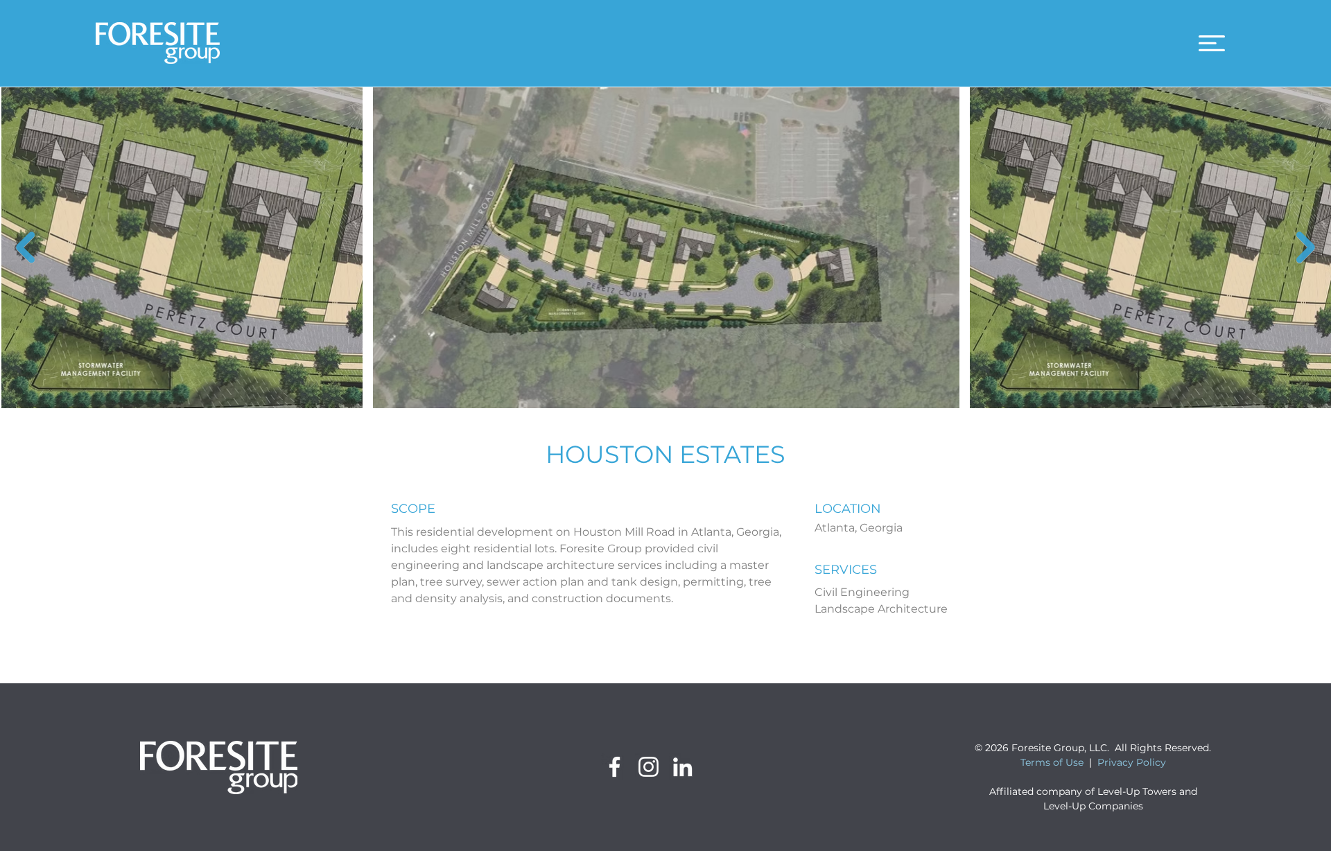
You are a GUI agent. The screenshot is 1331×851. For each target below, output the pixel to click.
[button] (1212, 43)
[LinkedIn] (682, 766)
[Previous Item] (25, 247)
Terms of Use (1052, 762)
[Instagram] (648, 766)
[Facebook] (614, 766)
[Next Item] (1305, 247)
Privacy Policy (1131, 762)
